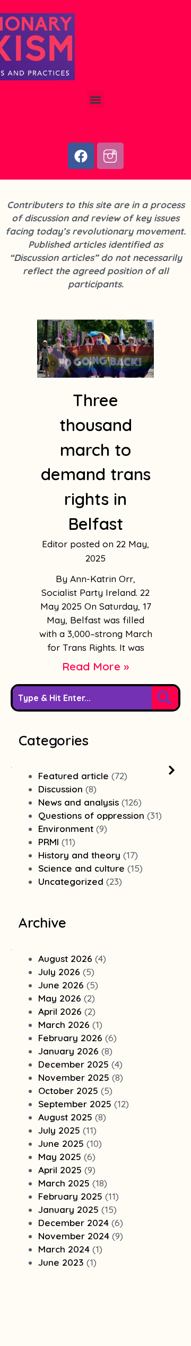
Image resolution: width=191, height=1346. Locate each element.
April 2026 (60, 1011)
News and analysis (78, 802)
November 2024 (73, 1235)
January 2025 (68, 1209)
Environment (65, 828)
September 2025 (74, 1103)
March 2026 (64, 1024)
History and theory (79, 855)
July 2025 (59, 1130)
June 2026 (61, 984)
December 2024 (73, 1222)
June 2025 (61, 1143)
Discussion (60, 788)
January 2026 (68, 1051)
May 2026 (59, 998)
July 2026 (59, 971)
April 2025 (60, 1169)
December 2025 (73, 1064)
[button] (96, 99)
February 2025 (70, 1196)
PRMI (48, 841)
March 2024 (64, 1249)
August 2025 (65, 1117)
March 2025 (64, 1183)
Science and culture (81, 868)
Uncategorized (70, 881)
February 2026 (70, 1037)
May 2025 (59, 1156)
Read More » (95, 666)
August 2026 (65, 958)
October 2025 (68, 1090)
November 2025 (73, 1077)
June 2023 (61, 1262)
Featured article (73, 775)
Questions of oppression (91, 815)
